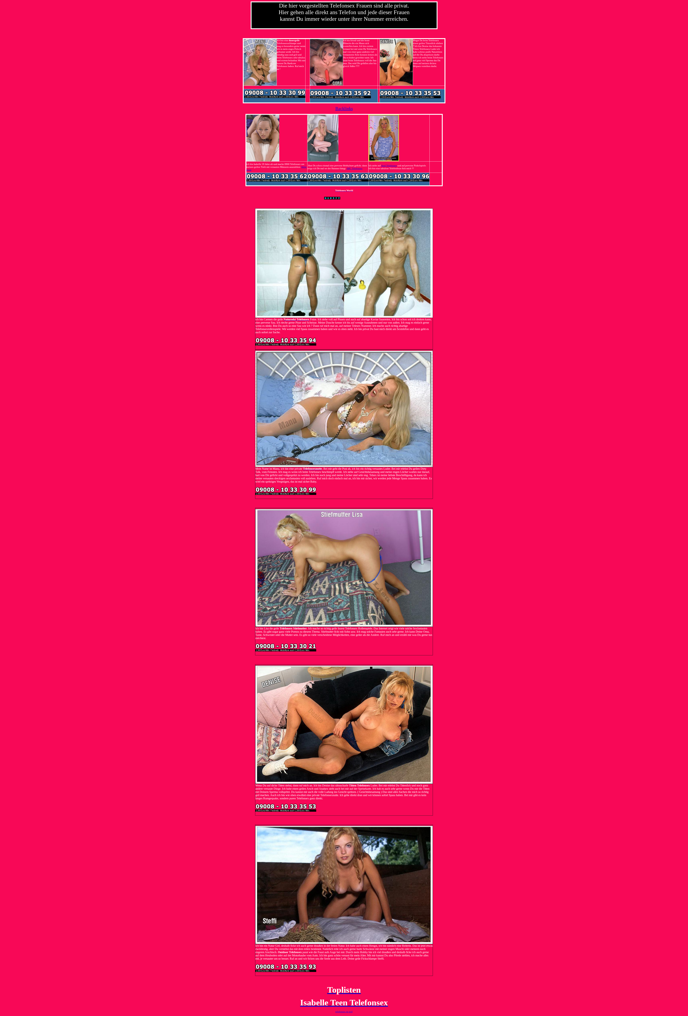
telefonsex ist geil (344, 1011)
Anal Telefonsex (389, 165)
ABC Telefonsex (354, 168)
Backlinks (344, 108)
